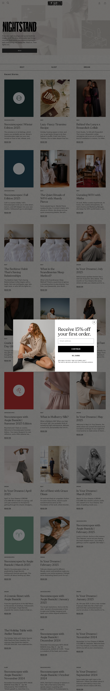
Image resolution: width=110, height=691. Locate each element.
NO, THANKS (76, 355)
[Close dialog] (94, 322)
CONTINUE (76, 349)
